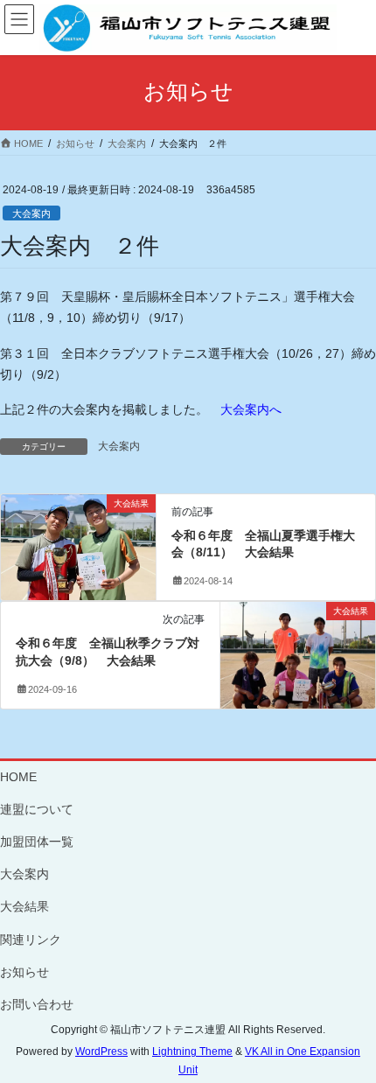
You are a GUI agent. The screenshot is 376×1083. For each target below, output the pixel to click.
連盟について (36, 809)
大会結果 (24, 906)
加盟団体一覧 (36, 842)
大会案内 (31, 213)
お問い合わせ (36, 1004)
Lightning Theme (192, 1051)
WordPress (101, 1051)
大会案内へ (251, 409)
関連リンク (30, 940)
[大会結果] (78, 545)
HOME (18, 777)
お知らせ (24, 972)
